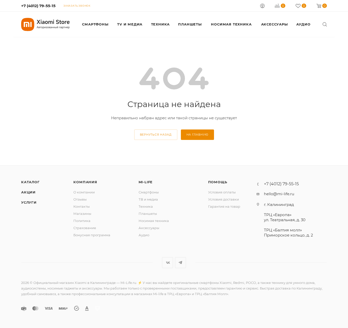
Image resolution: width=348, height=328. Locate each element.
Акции (28, 192)
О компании (84, 192)
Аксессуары (149, 228)
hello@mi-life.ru (279, 193)
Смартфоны (149, 192)
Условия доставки (223, 199)
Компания (85, 182)
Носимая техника (154, 221)
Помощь (217, 182)
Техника (146, 206)
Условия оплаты (222, 192)
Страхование (84, 228)
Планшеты (148, 214)
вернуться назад (156, 134)
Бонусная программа (91, 235)
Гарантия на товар (224, 206)
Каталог (30, 182)
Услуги (29, 202)
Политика (81, 221)
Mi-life (146, 182)
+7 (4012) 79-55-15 (38, 5)
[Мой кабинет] (262, 6)
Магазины (82, 214)
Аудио (144, 235)
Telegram (180, 262)
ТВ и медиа (148, 199)
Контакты (81, 206)
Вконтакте (167, 262)
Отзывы (80, 199)
